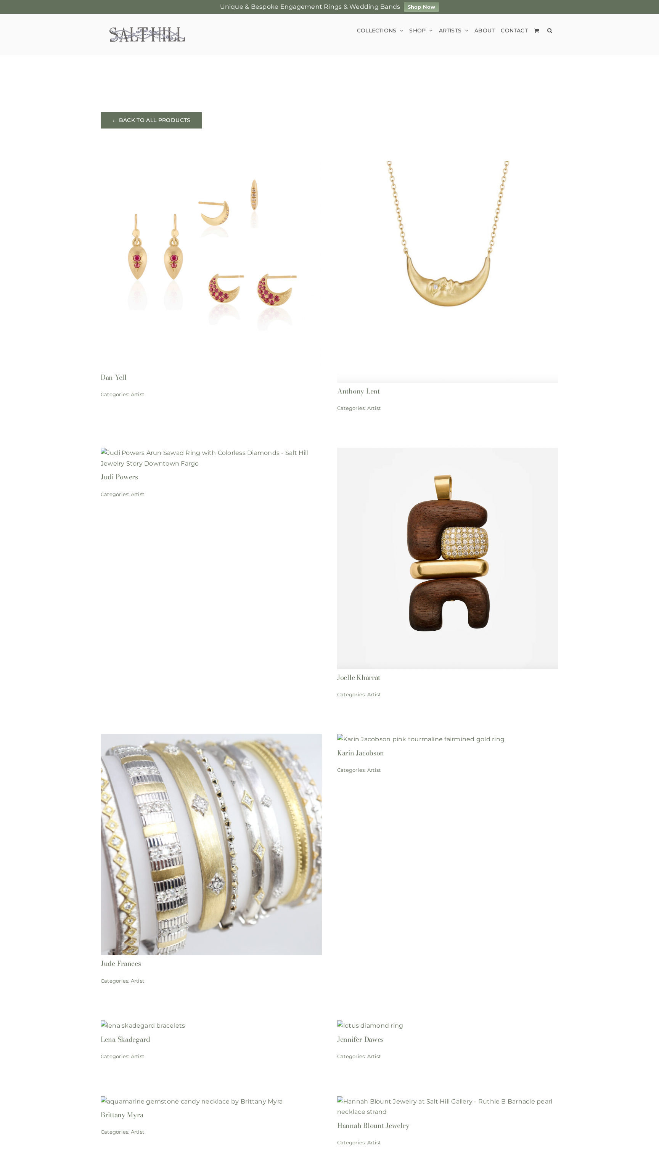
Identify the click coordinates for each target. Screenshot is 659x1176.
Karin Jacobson (360, 753)
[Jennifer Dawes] (370, 1025)
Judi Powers (119, 477)
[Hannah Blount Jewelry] (447, 1101)
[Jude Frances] (211, 739)
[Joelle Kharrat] (447, 452)
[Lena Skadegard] (143, 1025)
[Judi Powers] (211, 452)
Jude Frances (121, 963)
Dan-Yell (114, 377)
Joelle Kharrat (358, 677)
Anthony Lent (358, 391)
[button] (549, 30)
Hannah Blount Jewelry (373, 1125)
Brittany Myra (122, 1115)
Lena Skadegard (125, 1039)
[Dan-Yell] (211, 166)
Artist (137, 394)
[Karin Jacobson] (421, 739)
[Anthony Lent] (447, 166)
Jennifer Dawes (360, 1039)
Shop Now (422, 7)
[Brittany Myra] (192, 1101)
